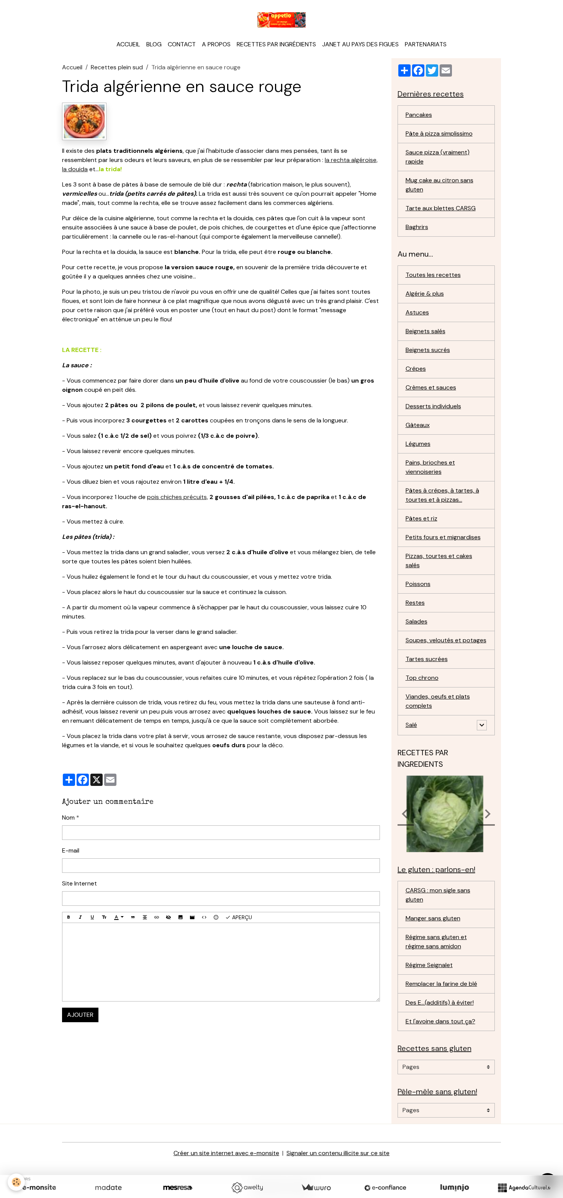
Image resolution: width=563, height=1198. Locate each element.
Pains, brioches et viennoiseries (430, 467)
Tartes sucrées (427, 659)
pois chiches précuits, (177, 497)
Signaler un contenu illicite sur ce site (338, 1153)
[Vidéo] (192, 917)
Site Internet (79, 883)
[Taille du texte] (104, 917)
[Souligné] (92, 917)
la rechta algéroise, (351, 160)
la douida (75, 169)
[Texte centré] (145, 917)
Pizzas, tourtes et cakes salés (439, 560)
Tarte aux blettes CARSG (441, 208)
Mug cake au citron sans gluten (439, 184)
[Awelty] (247, 1187)
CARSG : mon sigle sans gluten (438, 894)
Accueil (128, 44)
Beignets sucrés (428, 350)
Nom (68, 817)
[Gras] (68, 917)
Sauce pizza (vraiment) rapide (438, 156)
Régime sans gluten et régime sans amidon (436, 941)
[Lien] (157, 917)
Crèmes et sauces (431, 387)
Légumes (418, 444)
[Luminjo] (454, 1187)
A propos (216, 44)
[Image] (180, 917)
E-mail (70, 850)
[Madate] (108, 1187)
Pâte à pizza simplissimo (439, 133)
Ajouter (80, 1015)
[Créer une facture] (316, 1187)
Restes (415, 603)
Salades (416, 621)
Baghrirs (417, 227)
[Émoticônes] (216, 917)
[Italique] (80, 917)
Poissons (418, 584)
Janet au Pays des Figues (360, 44)
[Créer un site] (39, 1187)
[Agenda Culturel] (524, 1187)
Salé (411, 725)
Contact (182, 44)
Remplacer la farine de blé (441, 984)
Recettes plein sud (117, 67)
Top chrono (422, 678)
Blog (154, 44)
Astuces (417, 312)
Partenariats (426, 44)
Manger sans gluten (433, 918)
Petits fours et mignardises (443, 537)
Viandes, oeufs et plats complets (438, 701)
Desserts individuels (433, 406)
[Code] (204, 917)
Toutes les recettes (433, 275)
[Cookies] (16, 1182)
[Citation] (133, 917)
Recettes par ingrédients (276, 44)
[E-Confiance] (385, 1187)
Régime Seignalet (429, 965)
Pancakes (419, 115)
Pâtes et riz (421, 518)
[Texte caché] (168, 917)
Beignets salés (425, 331)
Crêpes (416, 369)
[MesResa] (177, 1187)
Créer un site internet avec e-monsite (226, 1153)
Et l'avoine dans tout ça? (440, 1021)
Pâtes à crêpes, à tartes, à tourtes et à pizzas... (442, 495)
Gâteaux (418, 425)
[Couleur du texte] (118, 917)
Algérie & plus (425, 294)
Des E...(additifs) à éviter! (440, 1002)
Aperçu (241, 917)
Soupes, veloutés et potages (446, 640)
